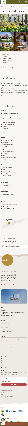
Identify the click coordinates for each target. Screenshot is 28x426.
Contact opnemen (5, 358)
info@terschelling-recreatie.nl (8, 278)
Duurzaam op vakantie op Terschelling (10, 339)
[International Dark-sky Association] (12, 411)
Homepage (3, 310)
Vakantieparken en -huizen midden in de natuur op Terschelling (12, 313)
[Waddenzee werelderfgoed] (20, 411)
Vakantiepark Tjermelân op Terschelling (10, 325)
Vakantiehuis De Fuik (6, 331)
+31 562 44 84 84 (7, 277)
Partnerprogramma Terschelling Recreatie (10, 362)
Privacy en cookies (5, 392)
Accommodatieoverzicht (6, 315)
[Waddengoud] (2, 411)
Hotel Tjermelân (4, 327)
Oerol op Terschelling (6, 345)
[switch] (3, 424)
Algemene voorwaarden (6, 390)
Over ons (3, 360)
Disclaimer (3, 394)
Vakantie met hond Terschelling (8, 343)
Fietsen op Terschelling (6, 346)
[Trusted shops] (2, 414)
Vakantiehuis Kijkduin (19, 6)
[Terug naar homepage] (4, 2)
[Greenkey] (7, 411)
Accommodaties (9, 6)
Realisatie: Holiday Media (7, 396)
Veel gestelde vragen (6, 356)
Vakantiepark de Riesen (6, 323)
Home (2, 6)
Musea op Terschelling (6, 340)
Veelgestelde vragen (12, 275)
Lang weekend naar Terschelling (8, 349)
